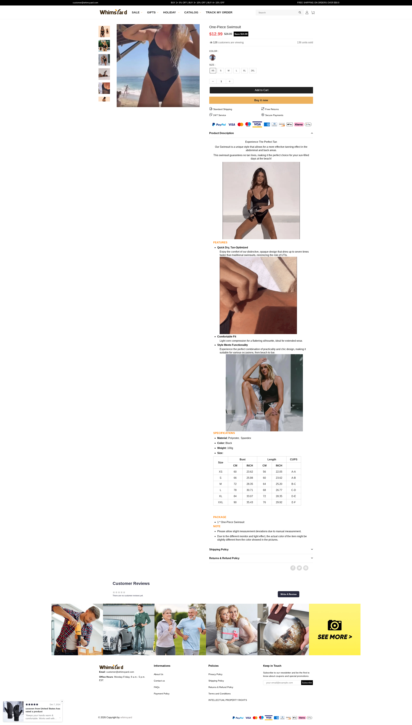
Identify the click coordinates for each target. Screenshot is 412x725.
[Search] (300, 12)
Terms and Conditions (219, 693)
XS (212, 70)
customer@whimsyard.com (85, 2)
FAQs (156, 687)
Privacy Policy (215, 674)
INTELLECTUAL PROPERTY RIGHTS (227, 700)
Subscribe (307, 682)
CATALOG (191, 12)
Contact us (159, 680)
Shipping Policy (219, 549)
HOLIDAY (170, 12)
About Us (158, 674)
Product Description (221, 133)
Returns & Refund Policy (224, 558)
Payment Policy (161, 693)
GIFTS (151, 12)
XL (244, 70)
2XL (253, 70)
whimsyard (126, 717)
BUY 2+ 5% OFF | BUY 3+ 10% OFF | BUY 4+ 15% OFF (198, 2)
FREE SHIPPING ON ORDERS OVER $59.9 (318, 2)
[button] (288, 594)
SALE (136, 12)
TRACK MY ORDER (219, 12)
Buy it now (261, 100)
